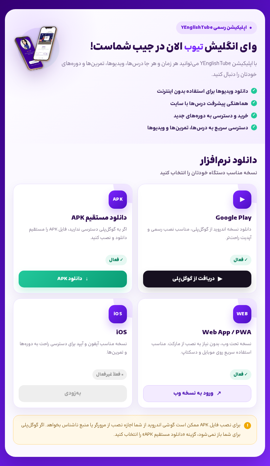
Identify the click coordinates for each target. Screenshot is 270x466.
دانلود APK (72, 279)
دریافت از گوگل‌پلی (197, 279)
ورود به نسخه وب (197, 393)
